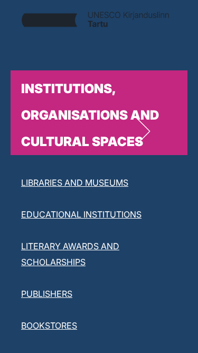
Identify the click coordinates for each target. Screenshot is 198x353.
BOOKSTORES (49, 325)
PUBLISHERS (46, 293)
